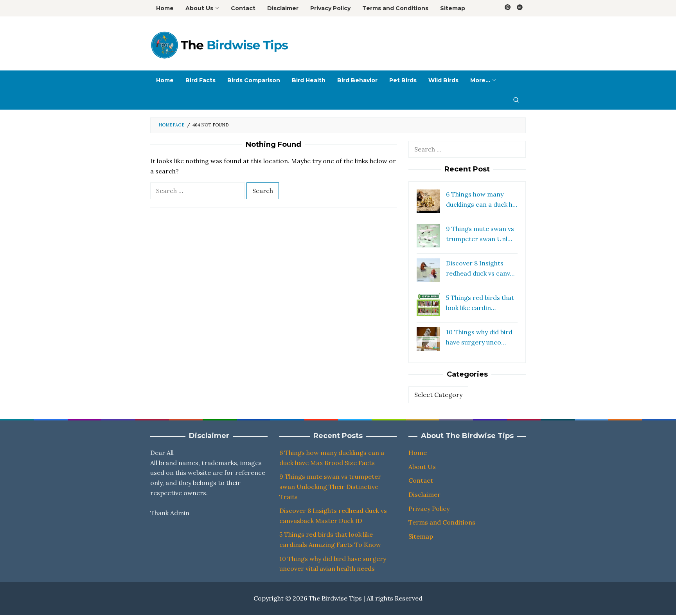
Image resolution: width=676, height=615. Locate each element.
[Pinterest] (508, 8)
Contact (420, 480)
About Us (422, 467)
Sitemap (420, 536)
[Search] (516, 100)
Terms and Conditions (441, 522)
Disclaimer (424, 494)
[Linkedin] (520, 8)
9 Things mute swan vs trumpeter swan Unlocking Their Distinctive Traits (330, 486)
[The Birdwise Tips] (219, 45)
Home (417, 452)
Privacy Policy (428, 508)
